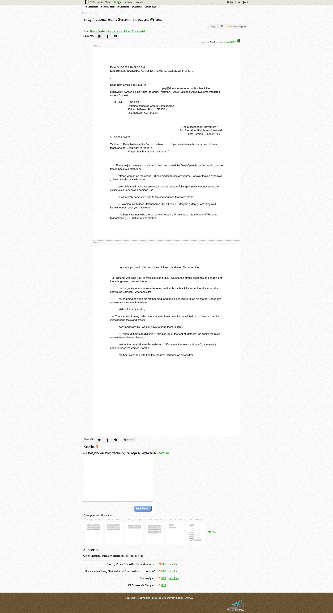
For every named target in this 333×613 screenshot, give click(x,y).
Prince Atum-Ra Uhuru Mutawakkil (125, 31)
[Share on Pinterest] (115, 36)
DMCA (189, 597)
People (128, 2)
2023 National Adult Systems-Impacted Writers (122, 19)
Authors (138, 6)
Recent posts (109, 6)
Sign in (231, 2)
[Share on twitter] (99, 36)
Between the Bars (100, 2)
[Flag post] (222, 26)
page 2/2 (97, 242)
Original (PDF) (230, 42)
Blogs (117, 2)
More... (211, 531)
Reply (212, 26)
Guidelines (163, 453)
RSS (163, 564)
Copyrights (144, 597)
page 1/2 (97, 46)
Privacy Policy (175, 597)
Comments (124, 6)
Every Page (150, 6)
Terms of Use (158, 597)
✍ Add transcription (237, 26)
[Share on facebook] (107, 36)
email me (174, 564)
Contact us (130, 597)
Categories (93, 6)
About (139, 2)
